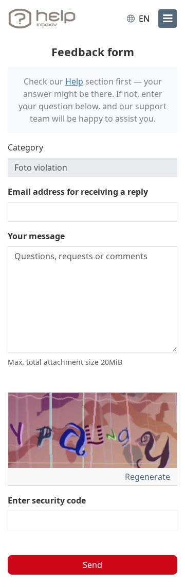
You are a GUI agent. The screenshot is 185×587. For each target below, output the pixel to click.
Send (92, 565)
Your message (36, 236)
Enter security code (47, 500)
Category (25, 147)
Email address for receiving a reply (78, 191)
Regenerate (148, 476)
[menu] (167, 18)
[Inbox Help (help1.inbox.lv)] (50, 18)
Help (74, 81)
